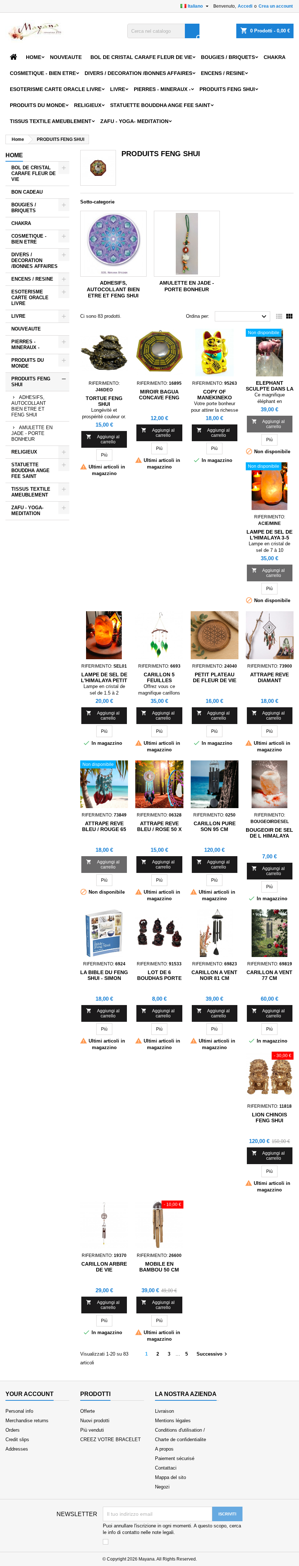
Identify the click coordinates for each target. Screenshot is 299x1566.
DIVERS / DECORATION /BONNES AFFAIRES (138, 73)
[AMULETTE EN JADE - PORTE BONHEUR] (187, 244)
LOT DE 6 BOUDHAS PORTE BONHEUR (159, 978)
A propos (164, 1449)
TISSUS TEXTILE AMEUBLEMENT (51, 121)
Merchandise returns (26, 1420)
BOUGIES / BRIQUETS (228, 57)
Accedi (245, 6)
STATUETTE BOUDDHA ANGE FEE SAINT (160, 105)
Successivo (213, 1354)
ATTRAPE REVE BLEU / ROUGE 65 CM (104, 829)
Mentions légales (173, 1420)
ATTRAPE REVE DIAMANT (269, 677)
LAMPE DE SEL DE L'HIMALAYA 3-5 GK (269, 537)
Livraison (164, 1411)
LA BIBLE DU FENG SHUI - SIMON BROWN (104, 978)
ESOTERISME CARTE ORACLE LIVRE (55, 89)
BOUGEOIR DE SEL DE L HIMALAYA (269, 833)
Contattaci (165, 1468)
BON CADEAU (27, 192)
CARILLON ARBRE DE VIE (104, 1267)
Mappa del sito (170, 1477)
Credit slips (17, 1439)
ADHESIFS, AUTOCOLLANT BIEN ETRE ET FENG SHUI (28, 406)
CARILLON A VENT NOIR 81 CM (214, 975)
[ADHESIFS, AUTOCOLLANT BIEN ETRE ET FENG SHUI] (113, 244)
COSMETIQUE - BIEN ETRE (43, 73)
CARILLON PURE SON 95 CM (215, 826)
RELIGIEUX (87, 105)
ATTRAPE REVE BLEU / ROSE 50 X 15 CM (159, 829)
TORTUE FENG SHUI (104, 401)
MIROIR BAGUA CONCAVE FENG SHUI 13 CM (159, 397)
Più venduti (92, 1430)
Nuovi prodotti (94, 1420)
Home (33, 57)
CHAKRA (275, 57)
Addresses (16, 1449)
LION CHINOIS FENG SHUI (269, 1117)
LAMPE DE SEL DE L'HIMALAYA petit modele (104, 680)
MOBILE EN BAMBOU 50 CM (159, 1267)
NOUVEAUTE (66, 57)
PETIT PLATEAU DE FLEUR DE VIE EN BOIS (214, 680)
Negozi (162, 1487)
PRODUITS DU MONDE (37, 105)
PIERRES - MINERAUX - (162, 89)
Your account (29, 1394)
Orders (12, 1430)
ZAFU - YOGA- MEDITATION (134, 121)
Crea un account (276, 6)
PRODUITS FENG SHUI (227, 89)
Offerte (87, 1411)
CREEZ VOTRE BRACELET (110, 1439)
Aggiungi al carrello (103, 439)
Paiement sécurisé (174, 1458)
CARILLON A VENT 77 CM (269, 975)
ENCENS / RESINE (223, 73)
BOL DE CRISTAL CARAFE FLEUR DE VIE (141, 57)
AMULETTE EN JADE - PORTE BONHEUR (32, 433)
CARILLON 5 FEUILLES (159, 677)
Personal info (19, 1411)
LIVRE (117, 89)
